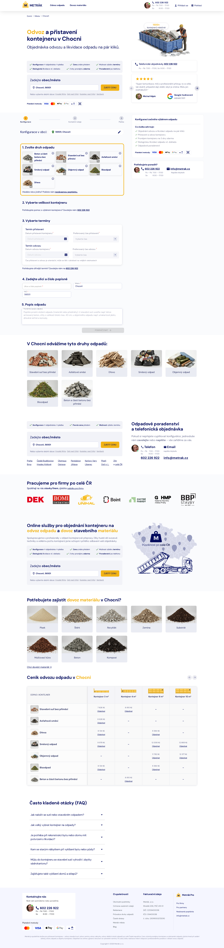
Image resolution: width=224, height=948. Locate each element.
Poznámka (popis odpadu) (33, 309)
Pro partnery (181, 907)
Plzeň (103, 460)
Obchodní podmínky (121, 902)
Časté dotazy (118, 918)
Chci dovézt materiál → (39, 667)
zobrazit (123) (179, 98)
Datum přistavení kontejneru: (39, 233)
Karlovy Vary (91, 460)
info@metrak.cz (180, 168)
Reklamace (117, 910)
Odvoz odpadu (57, 5)
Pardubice (76, 460)
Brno (29, 464)
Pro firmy (180, 903)
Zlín (115, 460)
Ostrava (61, 464)
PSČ (26, 292)
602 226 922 (161, 2)
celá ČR (118, 464)
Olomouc (62, 460)
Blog (115, 927)
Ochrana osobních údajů (123, 906)
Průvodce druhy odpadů (123, 914)
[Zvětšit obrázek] (31, 161)
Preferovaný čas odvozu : (85, 249)
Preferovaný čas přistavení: (86, 233)
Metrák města (119, 922)
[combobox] (67, 88)
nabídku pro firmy (75, 488)
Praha (29, 460)
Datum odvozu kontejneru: (38, 249)
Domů (29, 16)
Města (37, 16)
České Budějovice (45, 460)
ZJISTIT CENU (110, 87)
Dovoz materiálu (78, 5)
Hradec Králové (44, 464)
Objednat (101, 711)
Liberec (88, 464)
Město (78, 283)
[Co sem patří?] (52, 153)
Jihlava (74, 464)
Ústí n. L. (105, 464)
